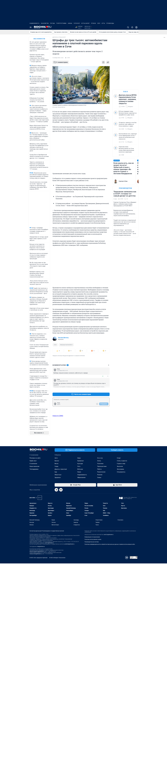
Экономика (120, 469)
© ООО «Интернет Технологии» (57, 557)
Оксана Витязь (63, 337)
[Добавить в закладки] (103, 62)
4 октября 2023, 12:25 (58, 57)
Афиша (70, 23)
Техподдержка (34, 469)
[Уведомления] (132, 27)
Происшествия (101, 466)
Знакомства (45, 23)
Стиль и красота (122, 461)
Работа (99, 469)
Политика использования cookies (93, 539)
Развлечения (101, 472)
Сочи (55, 344)
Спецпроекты (121, 472)
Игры (103, 23)
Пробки (93, 23)
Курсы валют (85, 23)
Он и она (100, 458)
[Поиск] (128, 27)
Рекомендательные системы (92, 541)
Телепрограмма (61, 23)
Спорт (119, 458)
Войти (58, 404)
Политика (100, 463)
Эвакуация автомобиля (66, 344)
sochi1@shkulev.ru (49, 542)
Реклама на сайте (35, 458)
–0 (107, 376)
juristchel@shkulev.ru (69, 544)
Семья (99, 477)
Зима (79, 458)
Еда (56, 472)
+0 (102, 376)
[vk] (61, 489)
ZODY (98, 23)
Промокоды (110, 23)
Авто (56, 458)
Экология (120, 466)
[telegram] (56, 489)
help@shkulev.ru (41, 546)
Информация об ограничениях (92, 537)
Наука (79, 472)
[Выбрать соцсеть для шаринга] (108, 62)
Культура (80, 463)
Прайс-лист (33, 461)
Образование (81, 477)
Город (56, 466)
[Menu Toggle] (31, 27)
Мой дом (80, 469)
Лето (78, 466)
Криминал (80, 461)
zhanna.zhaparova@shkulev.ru (37, 551)
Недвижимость (34, 23)
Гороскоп (77, 23)
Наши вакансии (34, 466)
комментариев (62, 62)
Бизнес (57, 461)
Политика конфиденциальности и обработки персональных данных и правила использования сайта (110, 544)
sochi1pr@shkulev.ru (108, 534)
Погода (52, 23)
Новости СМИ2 (58, 416)
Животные (58, 474)
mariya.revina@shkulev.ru (36, 553)
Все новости (39, 39)
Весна (56, 463)
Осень (99, 461)
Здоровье (58, 477)
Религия (99, 474)
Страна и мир (121, 463)
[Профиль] (136, 27)
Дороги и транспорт (61, 469)
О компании (33, 463)
